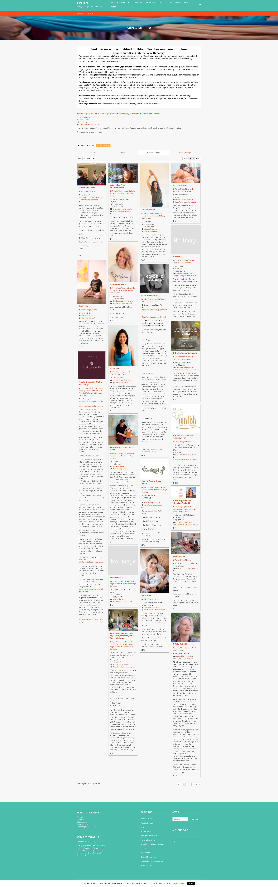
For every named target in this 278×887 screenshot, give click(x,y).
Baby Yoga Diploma (87, 114)
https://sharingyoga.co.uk (153, 505)
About (113, 2)
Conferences (137, 2)
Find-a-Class (150, 2)
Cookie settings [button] (178, 883)
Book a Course (146, 819)
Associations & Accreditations (152, 844)
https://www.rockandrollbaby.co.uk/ (154, 317)
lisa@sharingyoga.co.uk (152, 503)
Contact (186, 2)
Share (81, 145)
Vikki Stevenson (180, 185)
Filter (79, 158)
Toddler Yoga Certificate (150, 114)
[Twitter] (175, 483)
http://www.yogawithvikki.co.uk (186, 202)
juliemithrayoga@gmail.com (122, 209)
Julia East (179, 257)
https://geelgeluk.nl (119, 469)
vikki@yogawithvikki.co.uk (184, 199)
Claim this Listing (104, 145)
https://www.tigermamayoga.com (124, 667)
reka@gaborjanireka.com (184, 656)
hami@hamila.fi (86, 315)
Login (113, 7)
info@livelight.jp (118, 599)
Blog (160, 2)
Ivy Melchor (115, 368)
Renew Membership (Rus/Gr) (152, 861)
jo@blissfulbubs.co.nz (151, 607)
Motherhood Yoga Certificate (122, 288)
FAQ (142, 827)
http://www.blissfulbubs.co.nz (154, 610)
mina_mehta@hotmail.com (90, 124)
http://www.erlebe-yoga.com (185, 370)
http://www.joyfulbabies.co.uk (185, 276)
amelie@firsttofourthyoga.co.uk (92, 401)
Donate (177, 2)
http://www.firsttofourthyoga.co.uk (91, 562)
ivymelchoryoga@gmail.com (123, 380)
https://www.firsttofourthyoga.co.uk (91, 406)
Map (123, 153)
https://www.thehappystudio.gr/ (186, 525)
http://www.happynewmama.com (124, 303)
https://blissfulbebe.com (89, 200)
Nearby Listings (185, 153)
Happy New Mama (118, 284)
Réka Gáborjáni (181, 644)
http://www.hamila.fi (88, 318)
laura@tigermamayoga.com (122, 664)
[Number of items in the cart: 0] (174, 841)
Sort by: (89, 158)
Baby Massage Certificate (121, 642)
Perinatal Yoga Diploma (106, 114)
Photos (92, 153)
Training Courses (147, 823)
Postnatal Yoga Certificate (128, 114)
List (186, 158)
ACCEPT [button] (191, 883)
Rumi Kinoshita (116, 578)
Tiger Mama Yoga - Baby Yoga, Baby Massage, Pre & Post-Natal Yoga (122, 635)
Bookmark (91, 145)
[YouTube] (80, 346)
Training (124, 2)
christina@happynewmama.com (124, 301)
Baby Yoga (146, 595)
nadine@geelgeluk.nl (120, 466)
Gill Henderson (148, 210)
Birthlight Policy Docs (149, 836)
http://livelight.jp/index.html (122, 601)
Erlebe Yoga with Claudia (186, 353)
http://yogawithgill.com (152, 231)
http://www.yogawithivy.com (122, 382)
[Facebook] (79, 256)
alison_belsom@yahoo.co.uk (185, 455)
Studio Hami (84, 306)
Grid (192, 158)
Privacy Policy (146, 832)
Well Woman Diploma (120, 372)
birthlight (82, 3)
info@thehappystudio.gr (183, 522)
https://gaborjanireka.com (184, 658)
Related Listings (153, 153)
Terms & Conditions (148, 840)
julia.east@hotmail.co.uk (183, 273)
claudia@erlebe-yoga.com (184, 367)
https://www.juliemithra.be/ (122, 211)
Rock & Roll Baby (151, 295)
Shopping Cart (146, 865)
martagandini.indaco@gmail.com (186, 568)
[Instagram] (81, 256)
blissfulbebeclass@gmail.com (91, 197)
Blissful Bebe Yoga (87, 188)
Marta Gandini (179, 556)
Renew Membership (148, 857)
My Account (145, 853)
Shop (167, 2)
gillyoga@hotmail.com (152, 229)
